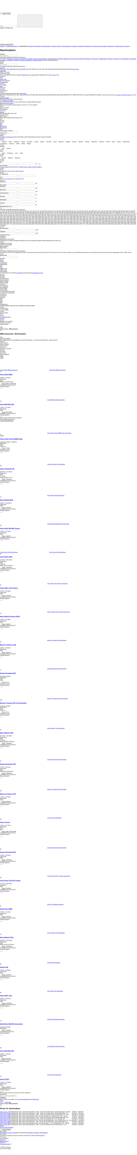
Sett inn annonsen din (7, 421)
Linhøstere (127, 46)
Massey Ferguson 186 (8, 645)
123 (6, 1102)
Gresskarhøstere (46, 46)
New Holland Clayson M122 (10, 616)
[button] (68, 36)
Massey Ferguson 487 (8, 794)
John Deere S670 (5, 1113)
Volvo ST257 (4, 1079)
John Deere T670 (5, 1120)
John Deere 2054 (6, 557)
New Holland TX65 (6, 733)
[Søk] (29, 21)
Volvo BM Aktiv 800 (7, 404)
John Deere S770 (5, 1119)
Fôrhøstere (31, 46)
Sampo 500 (4, 967)
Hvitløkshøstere (118, 46)
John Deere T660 (5, 1116)
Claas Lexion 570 (5, 1124)
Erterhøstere (95, 46)
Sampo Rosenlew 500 (8, 673)
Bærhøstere (88, 46)
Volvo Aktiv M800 (6, 374)
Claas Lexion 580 (5, 1121)
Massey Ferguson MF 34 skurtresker (13, 703)
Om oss (2, 1127)
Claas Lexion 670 (5, 1117)
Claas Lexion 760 (5, 1114)
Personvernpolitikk (12, 1132)
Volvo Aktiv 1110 (6, 995)
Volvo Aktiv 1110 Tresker (9, 588)
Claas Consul (5, 822)
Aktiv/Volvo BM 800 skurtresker (11, 1024)
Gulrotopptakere (66, 46)
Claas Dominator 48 (7, 469)
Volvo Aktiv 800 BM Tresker (10, 528)
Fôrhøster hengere (56, 46)
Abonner (3, 1097)
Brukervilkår (3, 1132)
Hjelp (6, 1127)
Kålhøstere (111, 46)
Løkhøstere (81, 46)
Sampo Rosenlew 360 (8, 764)
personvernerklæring (24, 1099)
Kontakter (10, 1127)
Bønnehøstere (103, 46)
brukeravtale (35, 1099)
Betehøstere (37, 46)
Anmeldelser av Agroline (33, 1132)
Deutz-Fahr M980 (6, 909)
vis (1, 327)
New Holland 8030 (6, 500)
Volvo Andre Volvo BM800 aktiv (11, 439)
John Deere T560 (5, 1123)
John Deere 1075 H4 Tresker (10, 880)
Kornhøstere (74, 46)
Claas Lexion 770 (5, 1111)
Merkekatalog (44, 1132)
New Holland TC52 (6, 937)
